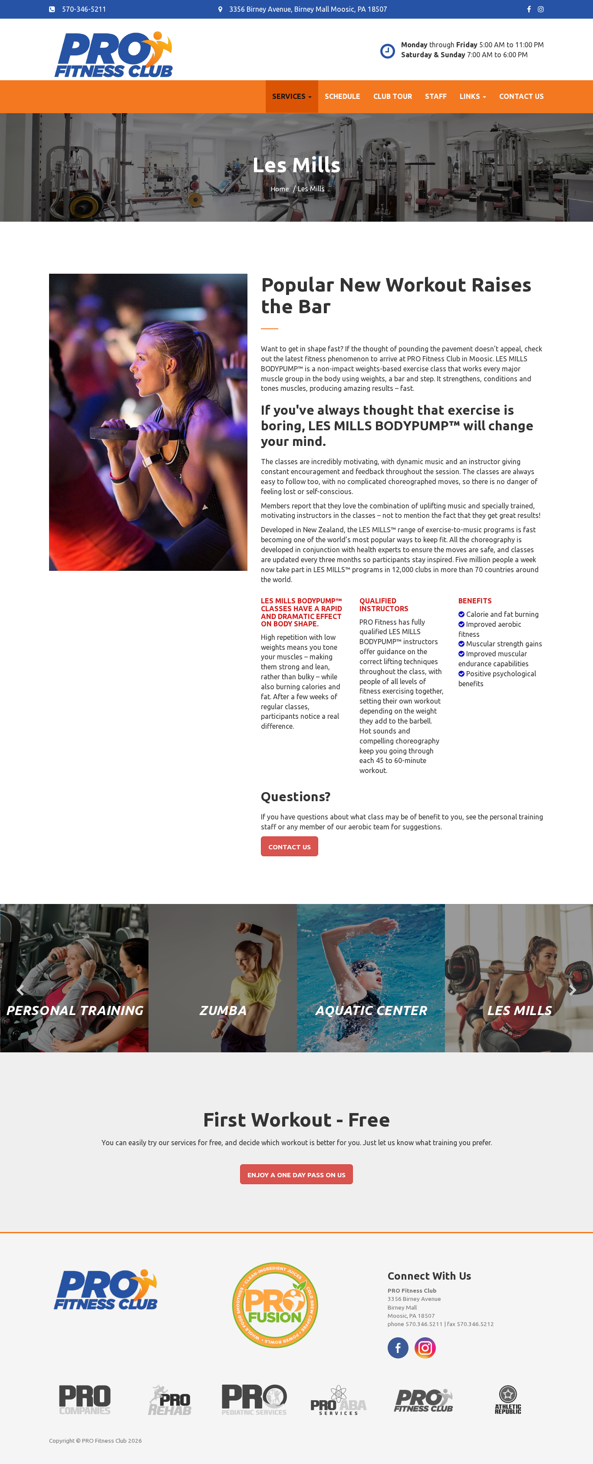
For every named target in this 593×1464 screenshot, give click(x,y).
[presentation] (20, 990)
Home (279, 189)
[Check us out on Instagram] (425, 1347)
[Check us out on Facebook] (398, 1347)
